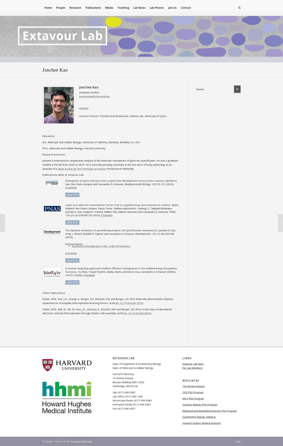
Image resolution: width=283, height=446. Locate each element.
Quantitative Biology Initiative (199, 416)
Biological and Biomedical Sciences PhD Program (209, 410)
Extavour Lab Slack (192, 363)
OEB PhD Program (193, 392)
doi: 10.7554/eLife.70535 (129, 303)
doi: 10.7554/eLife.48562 (137, 313)
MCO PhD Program (193, 398)
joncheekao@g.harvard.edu (94, 96)
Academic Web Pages (82, 441)
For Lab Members (192, 368)
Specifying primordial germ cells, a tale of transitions (101, 246)
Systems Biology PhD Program (199, 404)
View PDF (72, 194)
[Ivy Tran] (280, 223)
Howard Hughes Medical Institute (201, 423)
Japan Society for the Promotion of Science (82, 168)
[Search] (238, 8)
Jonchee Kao (55, 70)
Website (84, 108)
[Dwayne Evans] (2, 223)
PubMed (71, 187)
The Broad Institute (193, 386)
